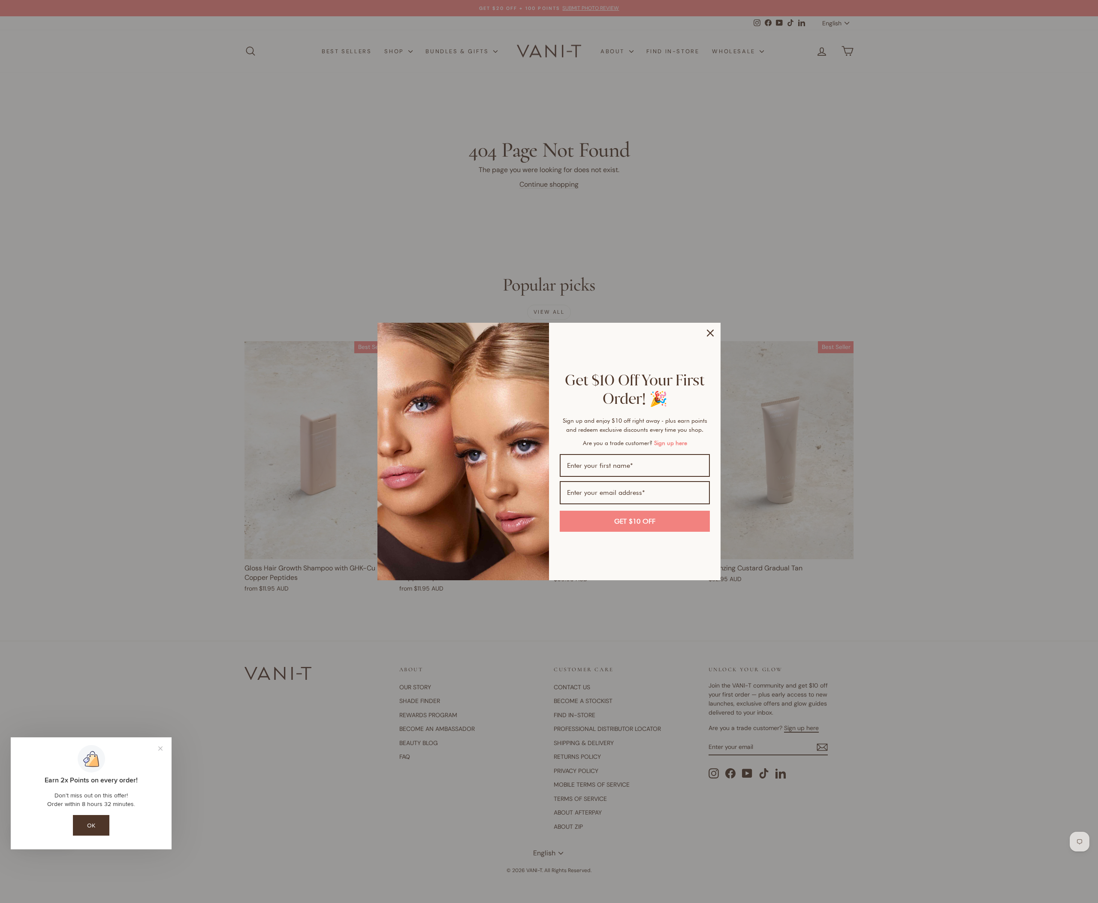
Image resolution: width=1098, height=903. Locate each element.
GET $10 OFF (634, 521)
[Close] (710, 333)
